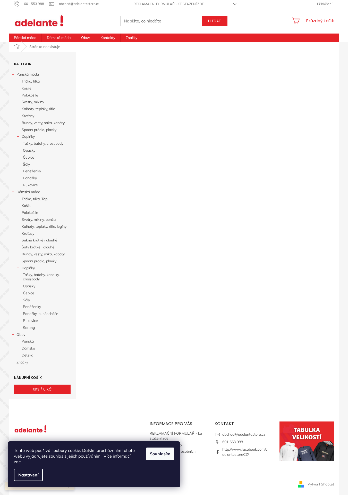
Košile (26, 88)
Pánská (28, 341)
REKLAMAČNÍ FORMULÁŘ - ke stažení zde (168, 4)
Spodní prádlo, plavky (39, 129)
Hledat (214, 20)
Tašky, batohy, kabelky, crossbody (41, 276)
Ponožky (30, 178)
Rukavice (30, 185)
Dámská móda (28, 192)
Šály (26, 164)
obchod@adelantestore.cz (243, 434)
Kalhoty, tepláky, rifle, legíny (44, 226)
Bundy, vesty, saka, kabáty (43, 122)
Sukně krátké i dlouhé (39, 240)
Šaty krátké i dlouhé (38, 247)
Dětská (27, 355)
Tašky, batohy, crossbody (43, 143)
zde (17, 461)
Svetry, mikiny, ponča (39, 219)
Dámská (28, 348)
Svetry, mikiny (33, 102)
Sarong (29, 327)
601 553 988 (232, 442)
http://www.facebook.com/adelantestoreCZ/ (244, 452)
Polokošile (30, 95)
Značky (22, 362)
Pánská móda (27, 74)
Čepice (28, 157)
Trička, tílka (31, 81)
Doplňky (28, 136)
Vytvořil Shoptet (321, 484)
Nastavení (28, 474)
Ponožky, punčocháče (40, 313)
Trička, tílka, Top (34, 199)
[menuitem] (25, 38)
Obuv (20, 334)
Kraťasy (28, 115)
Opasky (29, 150)
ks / (42, 389)
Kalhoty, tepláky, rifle (38, 109)
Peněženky (32, 171)
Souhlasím (160, 453)
